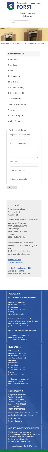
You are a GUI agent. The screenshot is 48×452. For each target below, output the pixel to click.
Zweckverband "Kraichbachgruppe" (17, 101)
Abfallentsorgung (16, 87)
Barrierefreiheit (14, 419)
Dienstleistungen (36, 44)
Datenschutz (27, 16)
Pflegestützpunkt (16, 93)
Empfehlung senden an (20, 135)
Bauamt (11, 70)
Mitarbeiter (13, 82)
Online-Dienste (15, 121)
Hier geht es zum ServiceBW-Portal (24, 446)
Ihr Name (13, 162)
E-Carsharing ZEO (16, 115)
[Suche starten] (29, 23)
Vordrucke (12, 110)
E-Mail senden (16, 406)
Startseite (6, 44)
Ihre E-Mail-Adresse (18, 171)
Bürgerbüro (13, 59)
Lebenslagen (14, 76)
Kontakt (22, 13)
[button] (35, 3)
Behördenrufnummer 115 (20, 268)
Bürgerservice (19, 44)
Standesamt (13, 65)
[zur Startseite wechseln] (24, 10)
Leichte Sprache (15, 421)
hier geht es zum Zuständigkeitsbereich (22, 330)
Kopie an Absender (19, 179)
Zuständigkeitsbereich (20, 251)
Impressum (32, 13)
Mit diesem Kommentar (19, 144)
